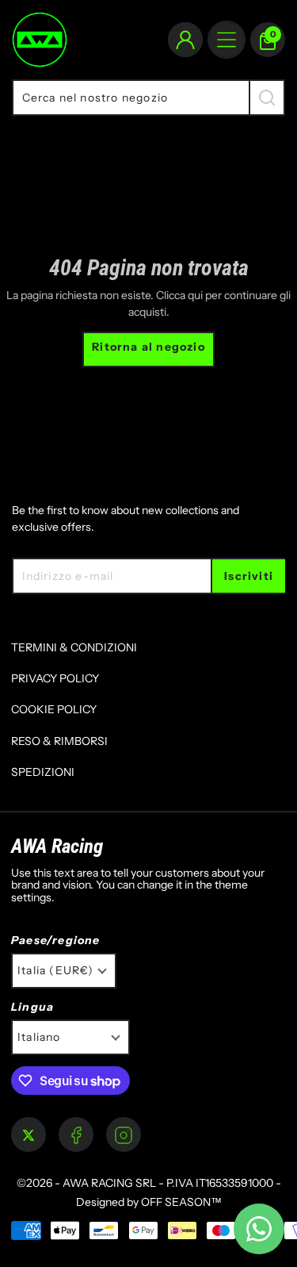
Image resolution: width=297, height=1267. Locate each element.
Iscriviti (248, 576)
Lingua (32, 1007)
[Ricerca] (267, 97)
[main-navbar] (227, 40)
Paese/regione (56, 940)
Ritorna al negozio (148, 347)
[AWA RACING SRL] (39, 39)
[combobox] (130, 97)
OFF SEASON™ (181, 1202)
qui (195, 295)
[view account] (185, 39)
